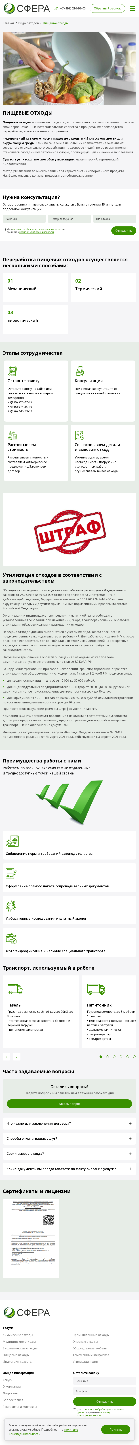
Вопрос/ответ (13, 1400)
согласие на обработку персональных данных (37, 229)
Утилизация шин (85, 1361)
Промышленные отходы (91, 1335)
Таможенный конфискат (91, 1355)
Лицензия (10, 1393)
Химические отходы (18, 1335)
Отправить (123, 230)
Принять (115, 1430)
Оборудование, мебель (90, 1348)
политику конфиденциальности (36, 232)
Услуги (7, 1380)
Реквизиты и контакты (20, 1406)
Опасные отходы (85, 1341)
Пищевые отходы (16, 1355)
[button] (6, 1056)
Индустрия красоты (17, 1361)
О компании (12, 1386)
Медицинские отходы (19, 1341)
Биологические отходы (20, 1348)
